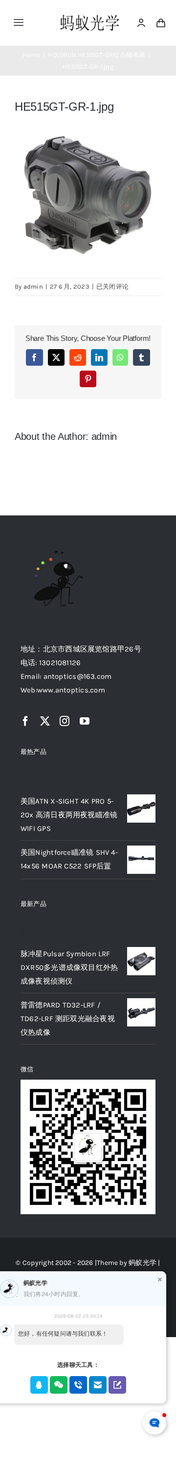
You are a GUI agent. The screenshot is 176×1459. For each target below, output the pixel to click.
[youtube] (84, 721)
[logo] (90, 15)
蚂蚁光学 (142, 1263)
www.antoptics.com (71, 690)
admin (33, 286)
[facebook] (25, 721)
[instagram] (64, 721)
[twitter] (45, 721)
